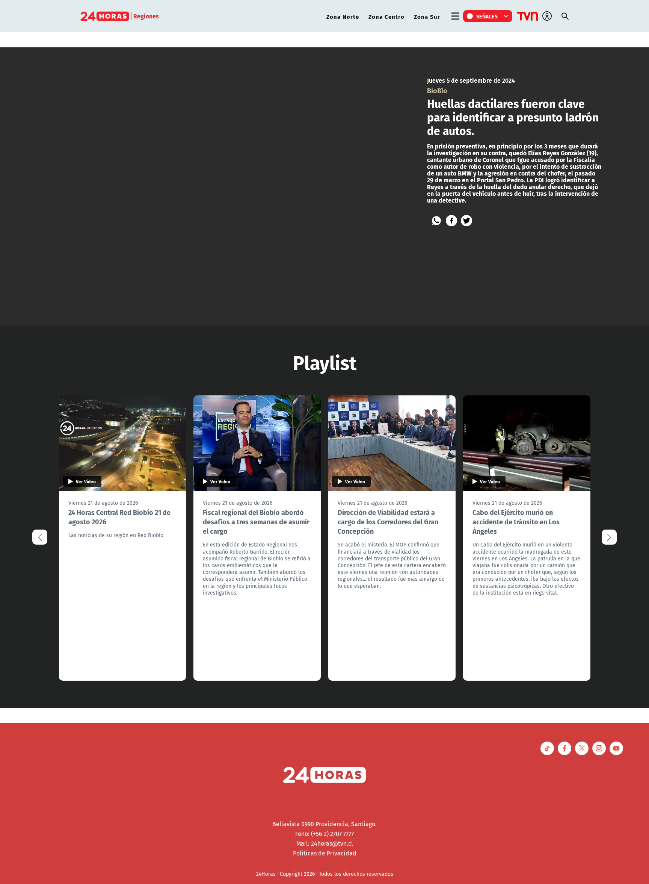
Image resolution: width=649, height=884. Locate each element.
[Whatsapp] (436, 220)
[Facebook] (451, 220)
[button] (609, 537)
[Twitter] (466, 220)
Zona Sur (427, 16)
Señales (487, 16)
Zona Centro (386, 16)
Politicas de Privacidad (324, 853)
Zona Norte (342, 16)
